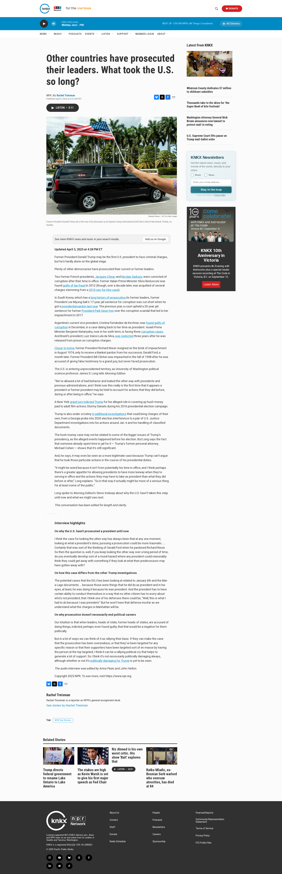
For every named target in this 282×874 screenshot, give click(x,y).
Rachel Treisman (66, 95)
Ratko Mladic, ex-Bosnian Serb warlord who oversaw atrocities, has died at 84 (161, 778)
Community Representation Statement (210, 820)
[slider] (58, 23)
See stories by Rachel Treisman (67, 705)
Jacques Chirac (105, 276)
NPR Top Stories (63, 720)
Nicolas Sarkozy (131, 276)
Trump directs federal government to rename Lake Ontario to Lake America (57, 778)
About (161, 34)
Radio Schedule (118, 841)
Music (58, 34)
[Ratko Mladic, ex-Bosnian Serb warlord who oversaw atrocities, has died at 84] (161, 755)
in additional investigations (109, 414)
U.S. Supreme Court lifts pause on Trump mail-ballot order (207, 137)
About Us (114, 813)
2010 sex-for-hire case (103, 290)
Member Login (144, 34)
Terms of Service (204, 828)
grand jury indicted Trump (86, 402)
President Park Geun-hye (98, 310)
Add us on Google (155, 239)
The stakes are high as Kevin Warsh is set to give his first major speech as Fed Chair (93, 776)
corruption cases (152, 331)
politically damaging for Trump (109, 660)
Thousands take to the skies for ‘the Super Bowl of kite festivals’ (208, 104)
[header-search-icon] (216, 8)
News (43, 34)
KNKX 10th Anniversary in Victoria (211, 255)
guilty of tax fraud (74, 285)
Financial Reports (204, 813)
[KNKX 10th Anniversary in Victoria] (211, 225)
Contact (114, 820)
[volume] (53, 23)
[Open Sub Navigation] (49, 34)
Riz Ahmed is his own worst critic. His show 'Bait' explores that (127, 755)
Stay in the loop (211, 189)
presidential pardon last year (80, 306)
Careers (157, 834)
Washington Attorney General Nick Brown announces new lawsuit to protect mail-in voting (207, 121)
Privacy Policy (220, 195)
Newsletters (159, 827)
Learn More (211, 284)
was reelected (124, 336)
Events (89, 34)
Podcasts (75, 34)
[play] (44, 24)
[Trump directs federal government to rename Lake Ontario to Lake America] (58, 755)
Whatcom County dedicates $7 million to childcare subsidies (209, 89)
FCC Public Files (204, 843)
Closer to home (64, 348)
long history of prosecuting (108, 297)
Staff (112, 827)
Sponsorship (159, 841)
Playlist (156, 813)
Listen (106, 34)
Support (122, 34)
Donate (233, 8)
